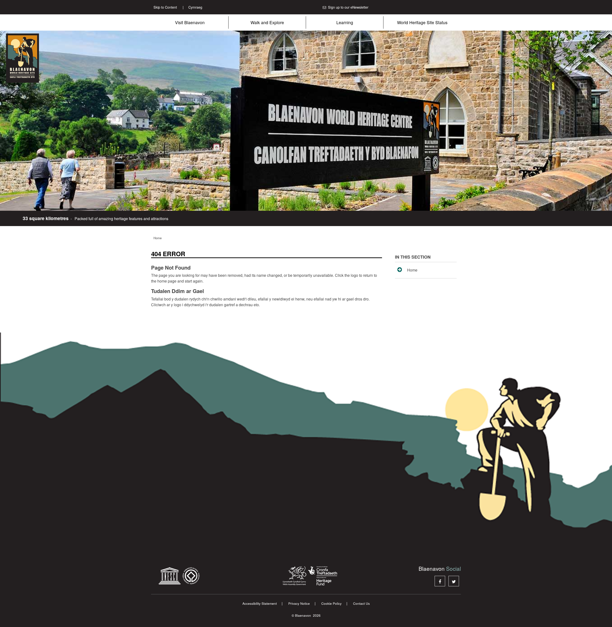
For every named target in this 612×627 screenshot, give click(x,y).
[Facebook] (440, 581)
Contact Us (361, 603)
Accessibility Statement (259, 603)
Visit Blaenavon (190, 22)
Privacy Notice (299, 603)
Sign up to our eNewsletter (348, 7)
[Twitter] (453, 581)
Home (157, 238)
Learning (344, 22)
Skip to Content (165, 7)
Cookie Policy (331, 603)
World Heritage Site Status (422, 22)
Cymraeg (192, 7)
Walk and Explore (267, 22)
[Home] (36, 58)
